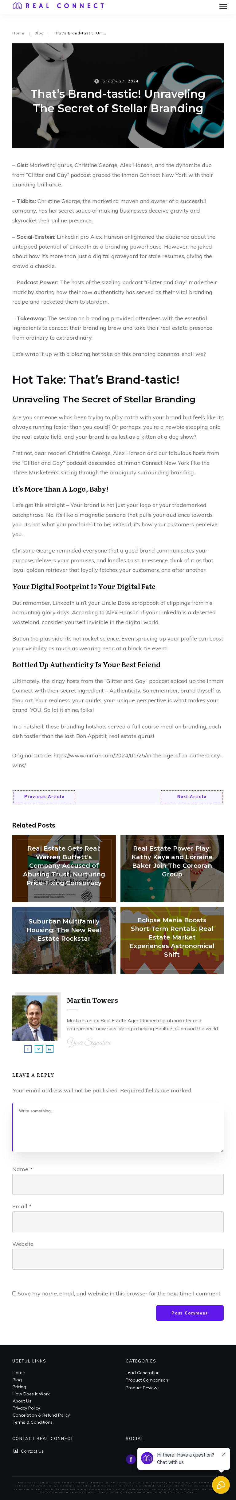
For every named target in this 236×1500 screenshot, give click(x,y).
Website (22, 1243)
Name (22, 1169)
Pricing (19, 1387)
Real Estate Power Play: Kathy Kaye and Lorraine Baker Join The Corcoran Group (172, 868)
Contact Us (32, 1451)
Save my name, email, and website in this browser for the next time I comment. (119, 1293)
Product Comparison (147, 1380)
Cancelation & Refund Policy (41, 1415)
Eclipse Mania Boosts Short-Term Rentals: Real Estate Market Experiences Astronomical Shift (172, 940)
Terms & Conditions (33, 1422)
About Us (22, 1401)
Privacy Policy (26, 1408)
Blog (17, 1379)
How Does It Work (31, 1394)
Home (19, 1372)
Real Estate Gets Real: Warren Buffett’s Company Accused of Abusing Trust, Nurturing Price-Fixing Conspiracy (64, 868)
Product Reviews (142, 1387)
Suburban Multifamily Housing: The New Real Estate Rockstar (64, 940)
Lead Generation (142, 1372)
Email (22, 1206)
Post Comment (189, 1313)
